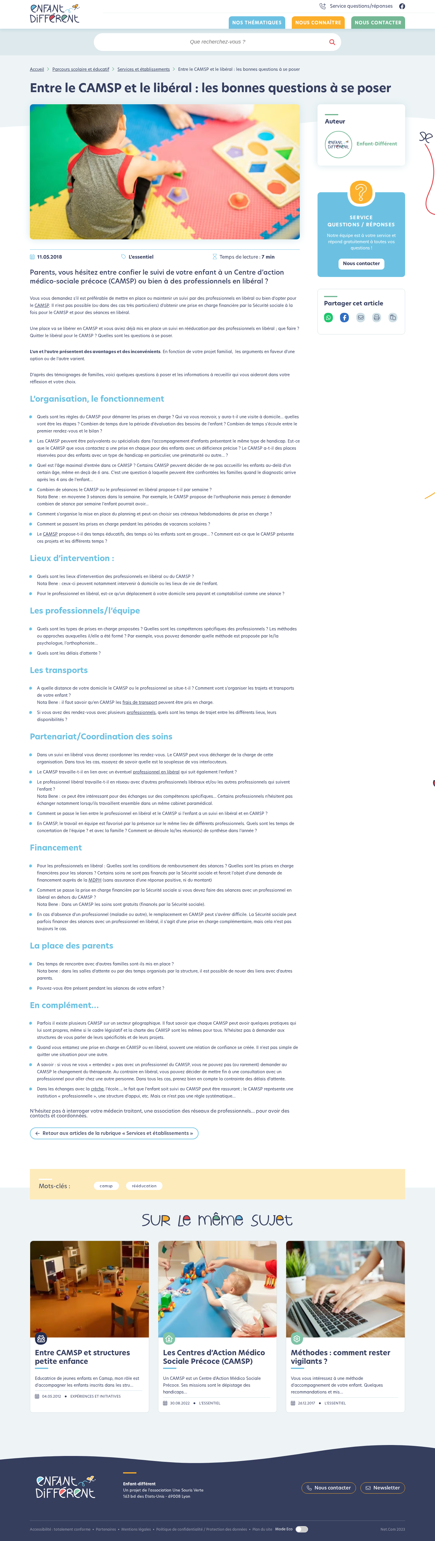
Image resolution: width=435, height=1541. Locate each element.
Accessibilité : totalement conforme (60, 1530)
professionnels (141, 713)
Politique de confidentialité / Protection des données (201, 1530)
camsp (106, 1186)
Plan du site (262, 1530)
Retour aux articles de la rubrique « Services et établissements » (118, 1133)
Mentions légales (136, 1530)
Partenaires (106, 1530)
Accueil (37, 70)
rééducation (144, 1186)
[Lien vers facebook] (402, 7)
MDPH (95, 880)
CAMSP (42, 306)
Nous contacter (378, 23)
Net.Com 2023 (393, 1530)
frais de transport (140, 703)
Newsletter (386, 1488)
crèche (97, 1089)
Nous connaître (318, 23)
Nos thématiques (257, 23)
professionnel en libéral (156, 772)
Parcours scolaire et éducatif (80, 70)
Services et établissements (143, 70)
